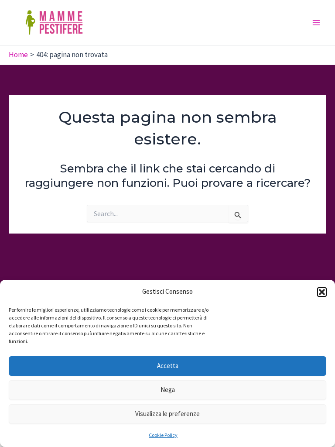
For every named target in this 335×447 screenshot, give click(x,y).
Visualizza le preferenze (167, 413)
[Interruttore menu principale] (317, 23)
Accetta (167, 365)
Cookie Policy (163, 435)
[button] (322, 292)
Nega (168, 389)
